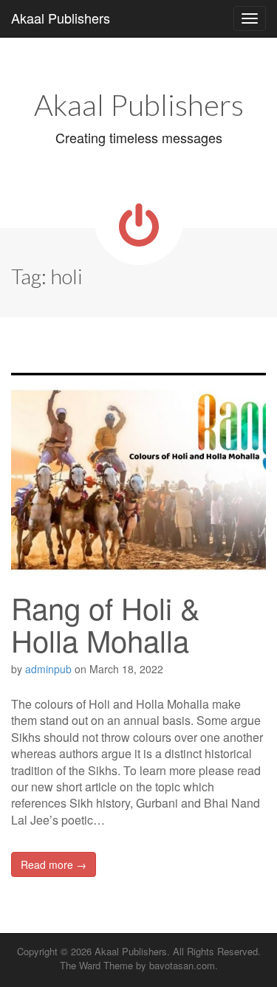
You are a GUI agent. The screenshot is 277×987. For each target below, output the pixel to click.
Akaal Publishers (60, 17)
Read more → (53, 864)
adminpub (48, 668)
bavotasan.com (182, 965)
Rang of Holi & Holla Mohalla (105, 623)
